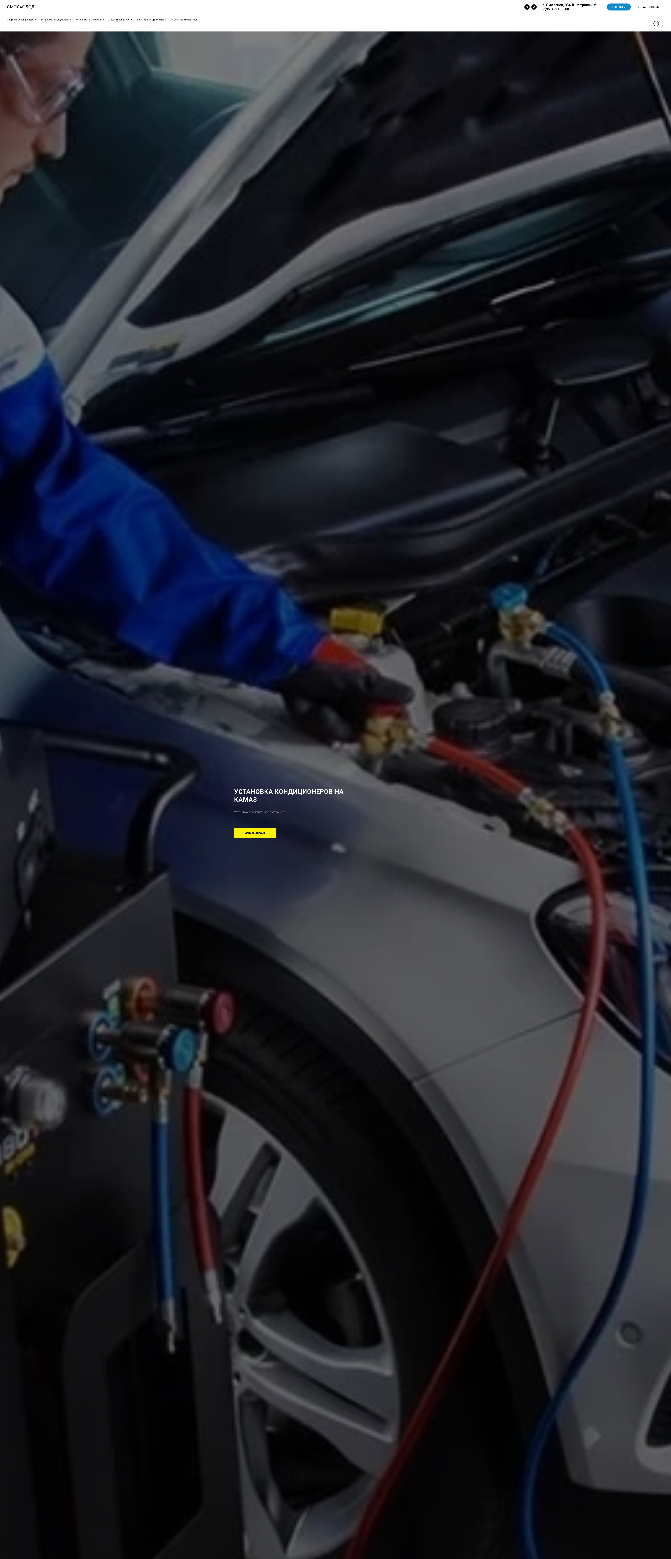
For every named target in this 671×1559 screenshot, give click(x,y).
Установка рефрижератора (151, 20)
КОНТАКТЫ (619, 7)
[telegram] (527, 7)
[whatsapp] (534, 7)
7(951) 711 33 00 (556, 9)
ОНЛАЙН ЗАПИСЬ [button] (648, 7)
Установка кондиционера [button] (54, 20)
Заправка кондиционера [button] (20, 20)
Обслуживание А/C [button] (119, 20)
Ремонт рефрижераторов (184, 20)
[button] (255, 833)
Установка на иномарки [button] (89, 20)
